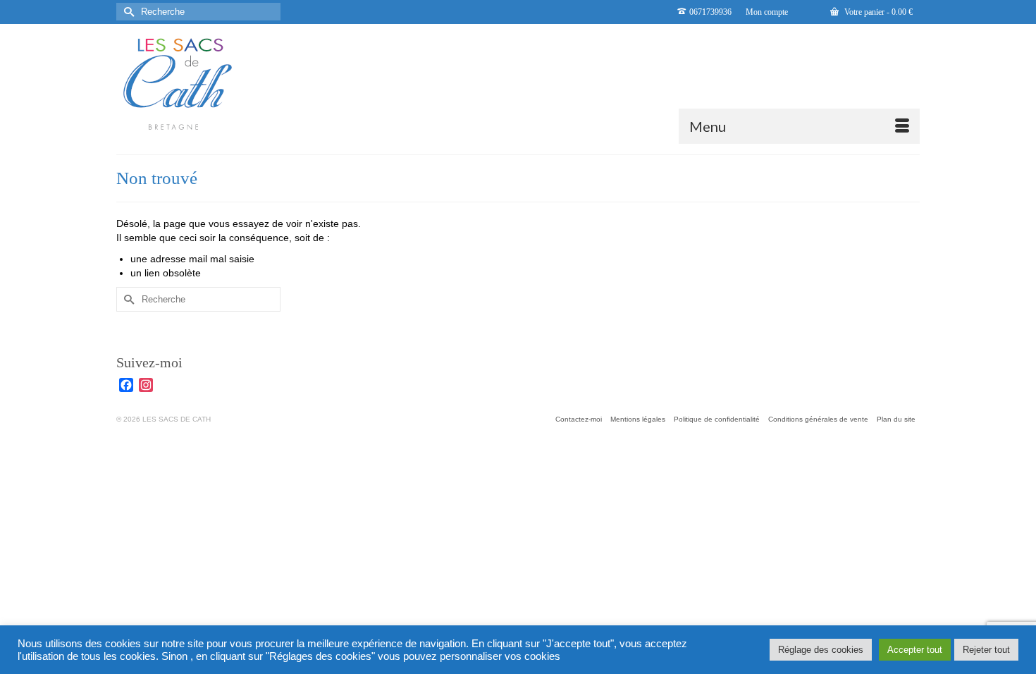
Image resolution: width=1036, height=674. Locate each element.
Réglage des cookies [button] (820, 649)
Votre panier (877, 12)
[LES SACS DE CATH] (243, 84)
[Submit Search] (126, 11)
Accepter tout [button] (914, 649)
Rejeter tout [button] (986, 649)
